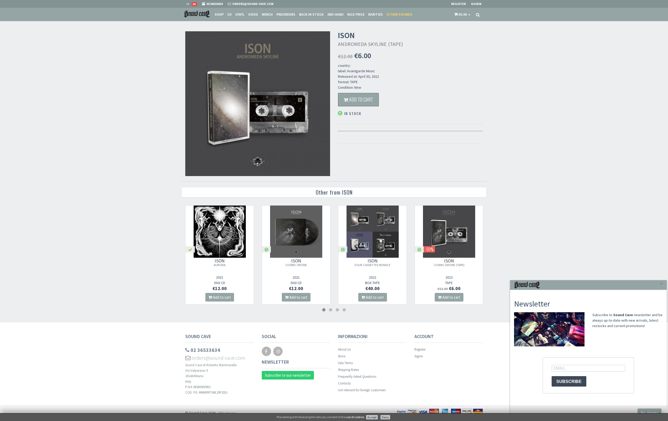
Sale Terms (345, 363)
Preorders (285, 14)
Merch (267, 14)
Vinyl (239, 14)
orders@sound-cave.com (217, 357)
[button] (462, 14)
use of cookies (355, 417)
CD (229, 14)
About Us (344, 349)
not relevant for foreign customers (362, 390)
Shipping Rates (348, 370)
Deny (385, 417)
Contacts (344, 383)
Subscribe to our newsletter (288, 375)
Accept (372, 417)
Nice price (356, 14)
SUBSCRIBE (569, 381)
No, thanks (649, 412)
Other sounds (399, 14)
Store (341, 356)
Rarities (375, 14)
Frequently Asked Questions (357, 376)
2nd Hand (335, 14)
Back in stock (311, 14)
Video (253, 14)
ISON (219, 262)
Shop (219, 14)
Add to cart (360, 99)
